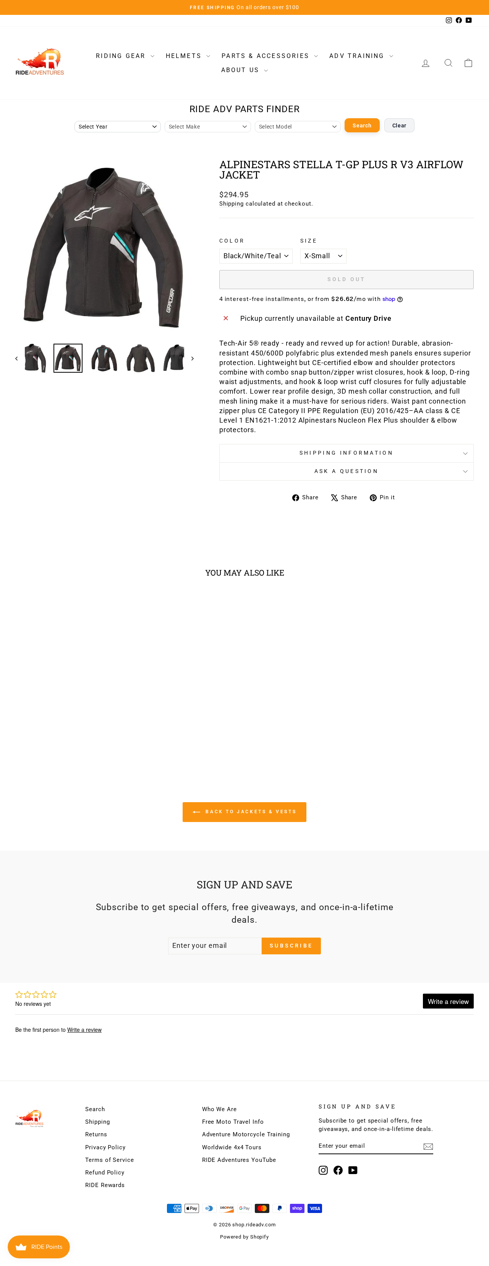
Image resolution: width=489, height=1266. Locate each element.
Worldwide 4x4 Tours (232, 1147)
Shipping (231, 203)
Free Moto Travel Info (233, 1121)
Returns (96, 1134)
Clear (399, 125)
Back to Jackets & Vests (249, 811)
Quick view (69, 695)
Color (232, 241)
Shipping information (346, 453)
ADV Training (358, 56)
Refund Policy (105, 1172)
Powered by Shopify (244, 1237)
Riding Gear (122, 56)
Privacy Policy (105, 1147)
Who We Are (219, 1109)
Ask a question (346, 471)
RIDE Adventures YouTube (239, 1160)
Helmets (185, 56)
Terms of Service (109, 1160)
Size (308, 241)
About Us (241, 70)
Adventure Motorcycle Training (246, 1134)
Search (362, 125)
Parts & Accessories (267, 56)
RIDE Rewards (105, 1185)
